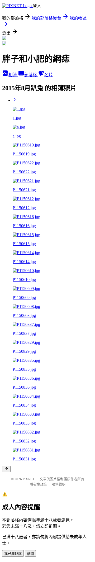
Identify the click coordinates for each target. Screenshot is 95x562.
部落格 (31, 75)
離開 (30, 554)
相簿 (13, 75)
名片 (48, 75)
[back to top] (6, 469)
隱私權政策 (38, 484)
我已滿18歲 (13, 554)
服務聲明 (58, 484)
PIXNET (29, 479)
